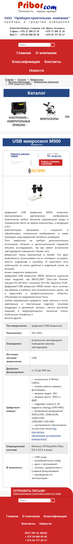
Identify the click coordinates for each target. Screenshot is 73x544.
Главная (24, 53)
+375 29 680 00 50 (30, 34)
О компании (46, 53)
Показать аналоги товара (20, 155)
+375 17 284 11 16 (55, 31)
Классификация (26, 62)
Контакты (52, 62)
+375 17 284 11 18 (29, 31)
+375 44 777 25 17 (55, 34)
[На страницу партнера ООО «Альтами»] (36, 173)
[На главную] (37, 7)
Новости (36, 70)
